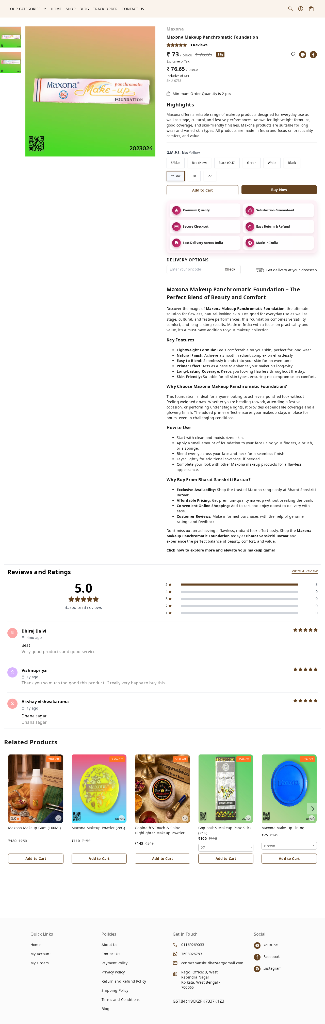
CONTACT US (133, 8)
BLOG (84, 8)
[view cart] (311, 8)
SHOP (70, 8)
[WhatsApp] (302, 54)
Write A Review (305, 571)
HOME (56, 8)
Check (230, 269)
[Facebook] (313, 54)
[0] (311, 8)
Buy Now (279, 189)
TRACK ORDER (105, 8)
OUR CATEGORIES (25, 8)
